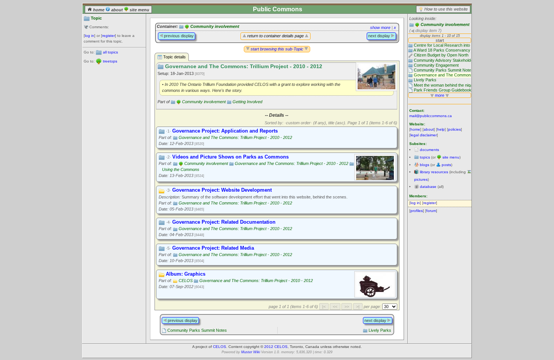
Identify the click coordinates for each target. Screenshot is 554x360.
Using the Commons (180, 169)
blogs (424, 165)
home (99, 10)
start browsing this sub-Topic (277, 49)
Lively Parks (380, 330)
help (441, 129)
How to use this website (446, 9)
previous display (178, 36)
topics (425, 157)
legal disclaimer (423, 135)
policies (454, 129)
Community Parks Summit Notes (197, 330)
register (108, 36)
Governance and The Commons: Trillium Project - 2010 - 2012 (235, 137)
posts (446, 165)
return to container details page (275, 36)
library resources (434, 172)
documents (429, 150)
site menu (139, 10)
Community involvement (445, 24)
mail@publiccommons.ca (430, 116)
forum (431, 211)
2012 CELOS (276, 347)
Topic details (174, 57)
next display (379, 36)
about (117, 10)
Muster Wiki (250, 352)
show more (380, 27)
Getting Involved (247, 101)
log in (89, 36)
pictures (421, 179)
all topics (110, 52)
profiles (416, 211)
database (428, 187)
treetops (110, 61)
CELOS (186, 280)
